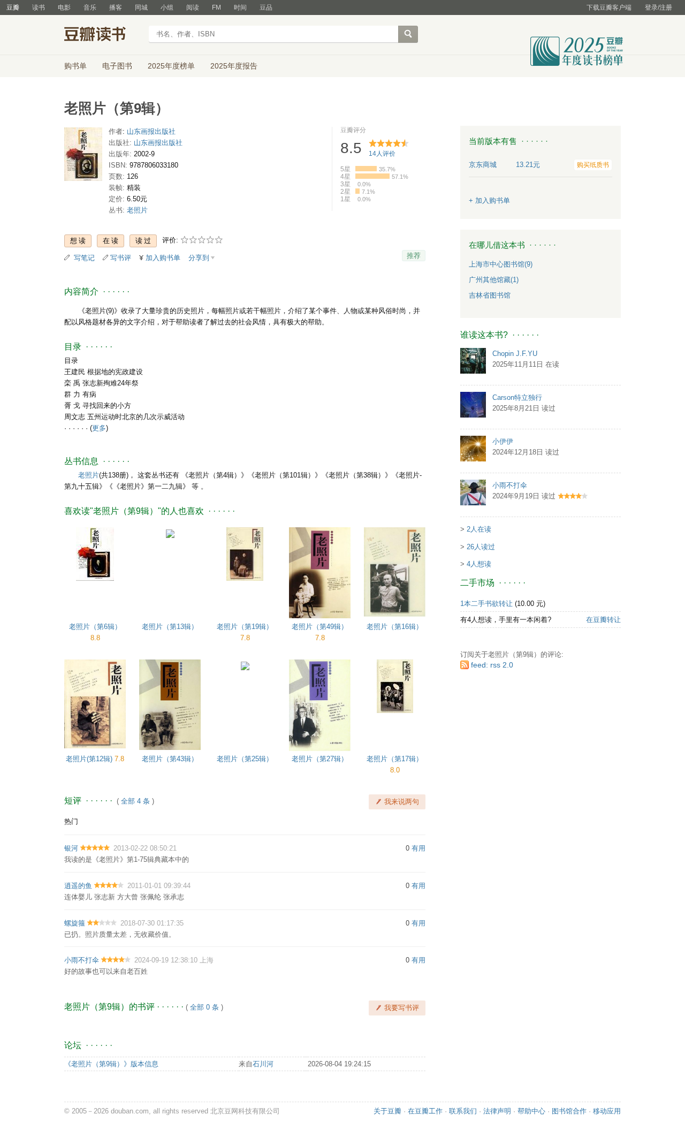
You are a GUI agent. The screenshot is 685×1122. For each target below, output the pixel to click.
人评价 (382, 153)
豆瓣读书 (103, 35)
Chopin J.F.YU (514, 354)
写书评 (120, 258)
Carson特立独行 (517, 397)
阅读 (192, 7)
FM (216, 7)
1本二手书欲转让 (486, 604)
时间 (240, 7)
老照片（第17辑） (395, 759)
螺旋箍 (74, 923)
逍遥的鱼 (78, 886)
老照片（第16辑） (395, 627)
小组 (167, 7)
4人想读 (479, 564)
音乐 (89, 7)
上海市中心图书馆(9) (500, 264)
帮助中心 (531, 1111)
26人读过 (481, 547)
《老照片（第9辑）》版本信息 (111, 1064)
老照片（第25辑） (245, 759)
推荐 (414, 256)
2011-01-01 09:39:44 (159, 886)
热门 (71, 821)
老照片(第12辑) (90, 759)
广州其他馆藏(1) (494, 280)
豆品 (266, 7)
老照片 (137, 210)
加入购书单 (163, 258)
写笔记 (84, 258)
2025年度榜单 (171, 66)
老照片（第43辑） (170, 759)
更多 (99, 428)
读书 (38, 7)
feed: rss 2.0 (492, 665)
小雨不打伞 (81, 960)
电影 (64, 7)
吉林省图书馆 (490, 295)
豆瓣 (12, 7)
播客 (115, 7)
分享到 (198, 258)
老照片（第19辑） (245, 627)
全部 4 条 (135, 801)
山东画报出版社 (151, 131)
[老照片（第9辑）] (83, 157)
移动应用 (607, 1111)
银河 (71, 848)
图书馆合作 (569, 1111)
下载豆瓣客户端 (609, 7)
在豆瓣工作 (425, 1111)
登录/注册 (658, 7)
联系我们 (463, 1111)
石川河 (263, 1064)
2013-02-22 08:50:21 (145, 848)
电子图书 (117, 66)
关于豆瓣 (387, 1111)
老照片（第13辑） (170, 627)
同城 (141, 7)
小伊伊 (502, 441)
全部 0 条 (204, 1007)
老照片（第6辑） (95, 627)
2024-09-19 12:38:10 (165, 960)
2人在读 (479, 529)
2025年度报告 (233, 66)
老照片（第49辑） (320, 627)
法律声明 (497, 1111)
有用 (418, 848)
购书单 (75, 66)
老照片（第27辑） (320, 759)
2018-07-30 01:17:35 (152, 923)
